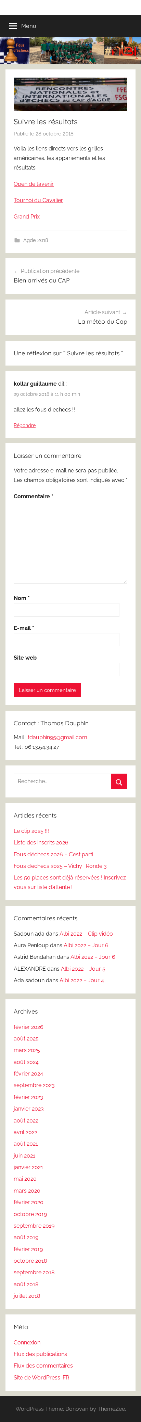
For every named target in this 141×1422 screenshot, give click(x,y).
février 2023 (28, 1097)
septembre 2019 (34, 1226)
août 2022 (26, 1120)
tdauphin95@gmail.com (57, 737)
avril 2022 (25, 1132)
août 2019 (26, 1237)
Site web (25, 658)
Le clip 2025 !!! (31, 831)
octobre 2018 (30, 1261)
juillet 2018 (27, 1296)
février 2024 (28, 1073)
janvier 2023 (29, 1108)
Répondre (25, 425)
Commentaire (33, 496)
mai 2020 (25, 1179)
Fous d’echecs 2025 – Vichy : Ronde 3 (60, 866)
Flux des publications (40, 1354)
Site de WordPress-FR (41, 1377)
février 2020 (28, 1202)
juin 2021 (24, 1155)
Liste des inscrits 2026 (41, 842)
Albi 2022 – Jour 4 (82, 980)
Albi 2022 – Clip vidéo (86, 934)
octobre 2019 (30, 1214)
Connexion (27, 1342)
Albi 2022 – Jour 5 (83, 969)
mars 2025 (27, 1050)
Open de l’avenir (34, 184)
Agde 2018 (35, 240)
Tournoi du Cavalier (38, 200)
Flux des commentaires (43, 1365)
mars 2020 (27, 1190)
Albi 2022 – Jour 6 (86, 945)
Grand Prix (27, 216)
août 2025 (26, 1038)
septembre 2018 (34, 1272)
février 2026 (28, 1027)
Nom (22, 598)
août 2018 (26, 1284)
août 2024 (26, 1062)
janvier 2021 (28, 1167)
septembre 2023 (34, 1085)
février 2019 (28, 1249)
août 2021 (26, 1144)
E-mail (24, 628)
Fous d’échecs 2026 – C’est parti (53, 854)
